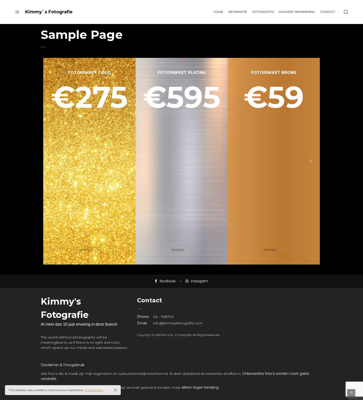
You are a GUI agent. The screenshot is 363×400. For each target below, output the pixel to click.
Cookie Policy (93, 390)
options (85, 250)
